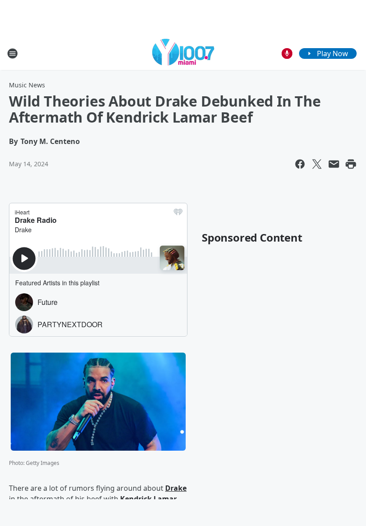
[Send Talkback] (287, 53)
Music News (27, 85)
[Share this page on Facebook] (300, 164)
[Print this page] (351, 164)
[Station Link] (183, 53)
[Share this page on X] (317, 164)
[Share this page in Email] (334, 164)
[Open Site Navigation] (12, 53)
